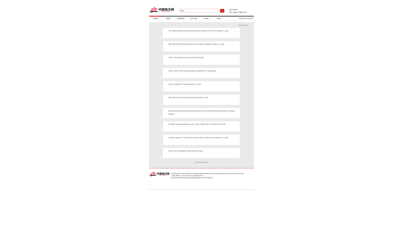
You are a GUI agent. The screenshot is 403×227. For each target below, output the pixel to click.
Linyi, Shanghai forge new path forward (186, 57)
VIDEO (219, 18)
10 (207, 162)
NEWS (168, 18)
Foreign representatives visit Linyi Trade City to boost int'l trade (197, 124)
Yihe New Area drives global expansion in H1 (188, 97)
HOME (155, 18)
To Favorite (249, 18)
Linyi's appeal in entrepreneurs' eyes (184, 84)
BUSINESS (180, 18)
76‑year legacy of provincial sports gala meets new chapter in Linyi (198, 138)
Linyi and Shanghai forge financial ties (185, 151)
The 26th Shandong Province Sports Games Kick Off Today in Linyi (198, 31)
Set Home (242, 18)
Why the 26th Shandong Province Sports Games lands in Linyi (196, 44)
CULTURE (193, 18)
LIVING (206, 18)
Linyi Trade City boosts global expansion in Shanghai (192, 71)
